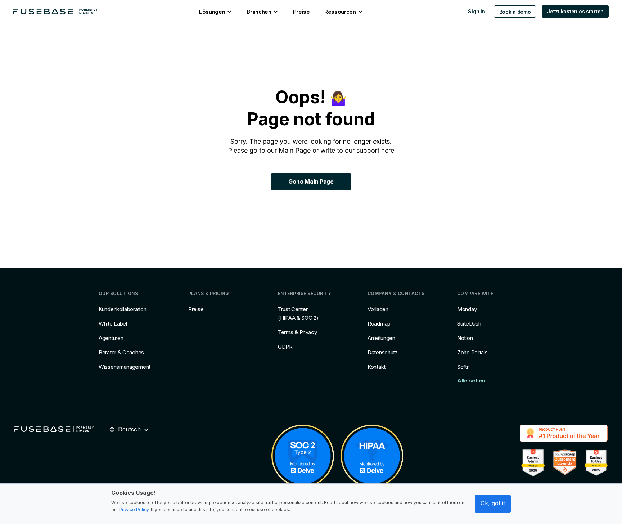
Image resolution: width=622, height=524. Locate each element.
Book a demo (515, 12)
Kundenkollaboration (122, 309)
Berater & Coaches (121, 352)
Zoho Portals (472, 352)
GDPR (285, 346)
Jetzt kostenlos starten (575, 11)
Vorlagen (378, 309)
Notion (465, 338)
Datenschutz (383, 352)
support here (375, 150)
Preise (195, 309)
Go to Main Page (310, 181)
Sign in (476, 11)
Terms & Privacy (297, 332)
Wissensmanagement (124, 366)
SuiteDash (469, 323)
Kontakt (377, 366)
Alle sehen (471, 380)
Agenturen (111, 338)
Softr (463, 366)
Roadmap (379, 323)
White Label (113, 323)
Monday (467, 309)
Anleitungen (381, 338)
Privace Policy (134, 509)
